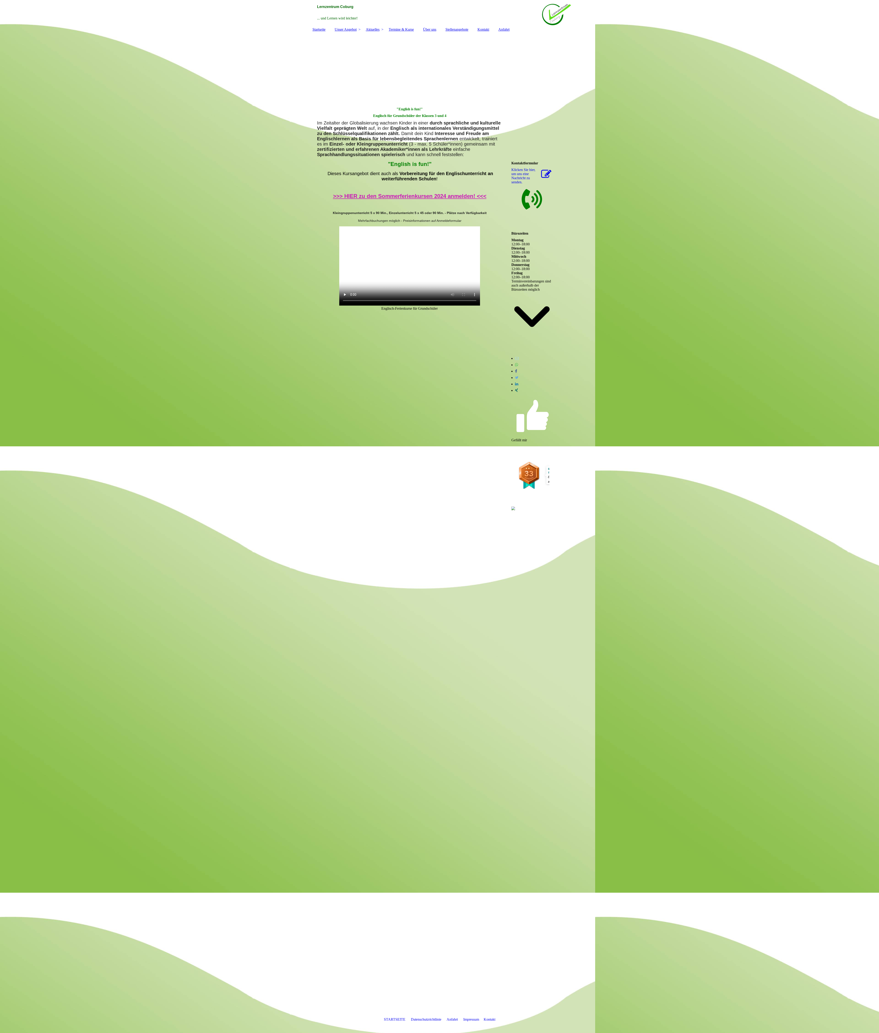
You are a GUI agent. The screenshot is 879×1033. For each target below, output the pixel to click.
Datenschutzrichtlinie (426, 1019)
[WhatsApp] (516, 365)
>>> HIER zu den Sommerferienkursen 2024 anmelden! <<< (409, 196)
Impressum (471, 1019)
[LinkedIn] (516, 384)
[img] (439, 12)
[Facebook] (516, 371)
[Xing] (516, 390)
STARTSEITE (394, 1019)
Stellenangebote (456, 29)
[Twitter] (516, 378)
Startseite (319, 29)
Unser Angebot (346, 29)
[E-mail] (517, 358)
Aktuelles (373, 29)
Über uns (429, 29)
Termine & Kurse (401, 29)
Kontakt (483, 29)
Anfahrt (504, 29)
